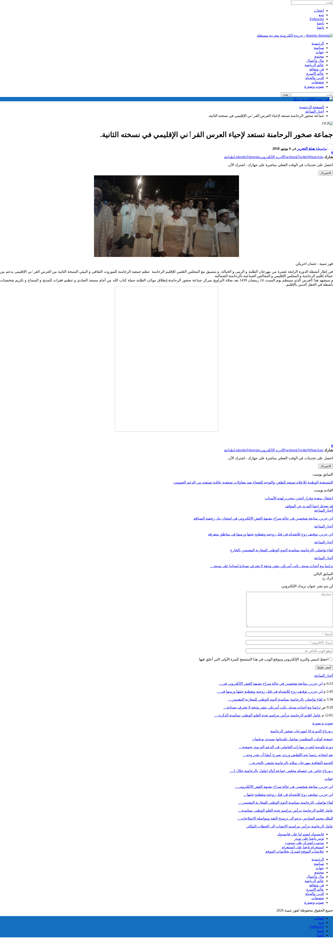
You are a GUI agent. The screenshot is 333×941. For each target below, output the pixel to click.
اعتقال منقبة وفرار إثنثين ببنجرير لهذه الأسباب (299, 498)
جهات (320, 52)
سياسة (319, 48)
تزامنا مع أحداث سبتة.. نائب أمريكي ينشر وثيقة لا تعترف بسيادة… (272, 707)
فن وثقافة (316, 69)
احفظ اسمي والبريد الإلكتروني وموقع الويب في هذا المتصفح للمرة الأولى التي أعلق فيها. (263, 659)
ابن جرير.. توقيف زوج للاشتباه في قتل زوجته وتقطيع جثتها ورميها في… (270, 691)
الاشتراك (325, 173)
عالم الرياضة (314, 65)
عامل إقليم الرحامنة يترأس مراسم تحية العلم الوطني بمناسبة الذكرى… (267, 715)
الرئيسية (317, 43)
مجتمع (319, 56)
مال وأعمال (315, 61)
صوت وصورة (314, 86)
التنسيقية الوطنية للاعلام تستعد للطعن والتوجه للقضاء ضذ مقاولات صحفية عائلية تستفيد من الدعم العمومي (253, 482)
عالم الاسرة (315, 73)
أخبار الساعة (323, 510)
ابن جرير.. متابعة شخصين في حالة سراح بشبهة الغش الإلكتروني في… (271, 683)
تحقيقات (317, 82)
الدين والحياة (314, 78)
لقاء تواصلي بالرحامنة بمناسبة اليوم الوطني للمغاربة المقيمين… (275, 699)
